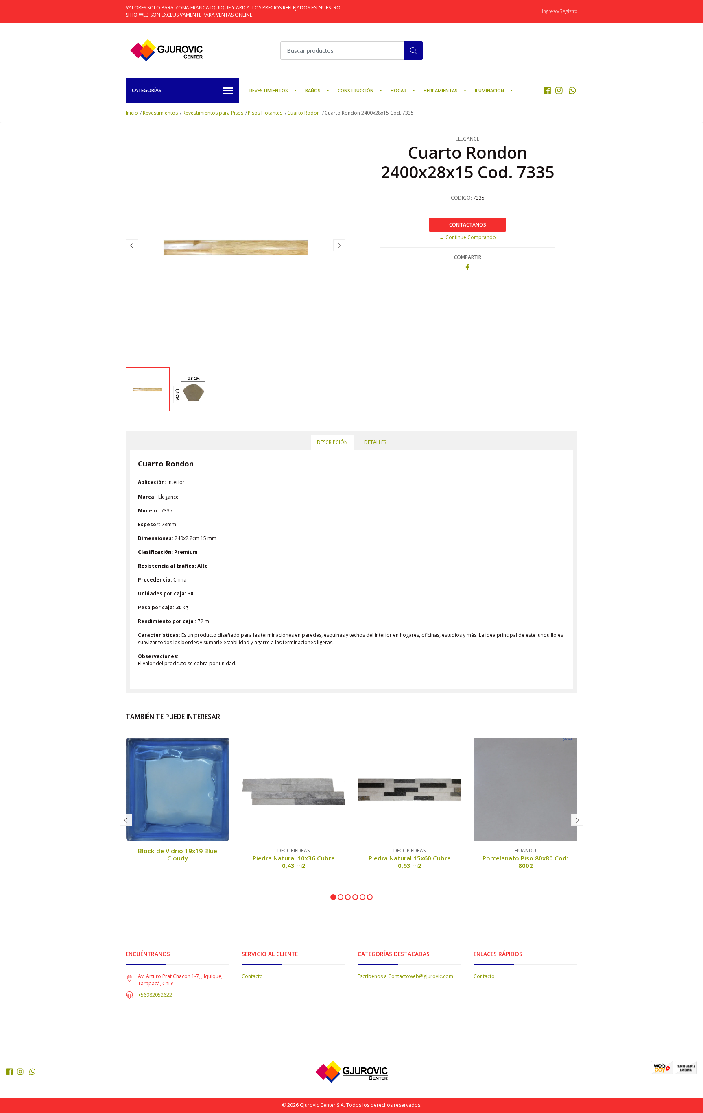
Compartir (467, 257)
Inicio (132, 112)
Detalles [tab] (375, 442)
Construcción (355, 90)
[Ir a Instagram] (559, 90)
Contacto (252, 976)
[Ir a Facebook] (547, 90)
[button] (333, 897)
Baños (313, 90)
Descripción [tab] (332, 442)
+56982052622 (155, 994)
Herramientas (441, 90)
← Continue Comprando (467, 237)
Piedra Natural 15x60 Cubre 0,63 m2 (410, 861)
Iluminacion (489, 90)
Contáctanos (467, 224)
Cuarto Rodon (303, 112)
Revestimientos (268, 90)
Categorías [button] (147, 90)
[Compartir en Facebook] (467, 267)
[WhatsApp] (572, 90)
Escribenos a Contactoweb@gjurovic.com (405, 976)
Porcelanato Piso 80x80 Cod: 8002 (525, 861)
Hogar (398, 90)
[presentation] (132, 245)
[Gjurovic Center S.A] (166, 50)
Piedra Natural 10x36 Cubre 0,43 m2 (294, 861)
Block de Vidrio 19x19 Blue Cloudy (177, 854)
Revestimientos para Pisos (213, 112)
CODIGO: (461, 197)
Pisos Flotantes (265, 112)
